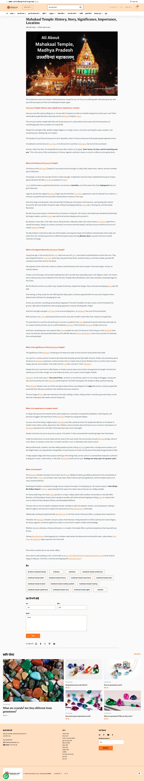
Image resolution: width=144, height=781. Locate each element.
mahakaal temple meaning (88, 584)
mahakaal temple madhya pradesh (62, 584)
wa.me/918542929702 (74, 556)
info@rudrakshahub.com (93, 556)
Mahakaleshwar (77, 509)
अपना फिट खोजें (72, 13)
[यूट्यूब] (108, 735)
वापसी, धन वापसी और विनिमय (68, 738)
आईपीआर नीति (65, 750)
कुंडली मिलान (88, 13)
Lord (65, 364)
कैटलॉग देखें (27, 7)
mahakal (100, 590)
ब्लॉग (106, 13)
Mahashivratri (61, 514)
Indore (44, 489)
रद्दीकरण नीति (65, 745)
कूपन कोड (64, 759)
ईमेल (59, 603)
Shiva (110, 286)
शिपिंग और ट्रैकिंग (66, 743)
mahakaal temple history (57, 578)
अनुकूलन (51, 13)
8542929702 (8, 740)
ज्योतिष (81, 13)
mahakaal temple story (61, 590)
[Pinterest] (103, 735)
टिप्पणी (28, 613)
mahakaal (72, 572)
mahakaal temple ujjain (82, 590)
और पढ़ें (54, 2)
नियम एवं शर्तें (65, 736)
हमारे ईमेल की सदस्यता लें (104, 738)
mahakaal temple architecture (92, 572)
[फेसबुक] (112, 735)
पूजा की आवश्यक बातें (33, 13)
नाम (27, 603)
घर (7, 13)
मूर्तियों (44, 13)
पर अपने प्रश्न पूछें (11, 745)
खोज (63, 730)
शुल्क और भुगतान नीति (67, 740)
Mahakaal (30, 108)
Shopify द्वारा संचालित (45, 774)
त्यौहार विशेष (61, 13)
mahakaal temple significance (38, 590)
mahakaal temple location (36, 584)
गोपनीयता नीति (65, 734)
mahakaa (56, 572)
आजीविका (64, 752)
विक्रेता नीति (65, 747)
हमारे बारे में (64, 756)
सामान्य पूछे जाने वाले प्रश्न (68, 754)
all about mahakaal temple (37, 572)
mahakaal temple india (104, 578)
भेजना (33, 636)
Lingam (50, 216)
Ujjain (79, 116)
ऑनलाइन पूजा (97, 13)
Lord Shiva (52, 144)
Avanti (55, 255)
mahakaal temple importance (81, 578)
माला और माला (20, 13)
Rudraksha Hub (74, 559)
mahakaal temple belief (36, 578)
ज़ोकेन (80, 7)
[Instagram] (99, 735)
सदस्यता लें (106, 748)
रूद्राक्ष (12, 13)
